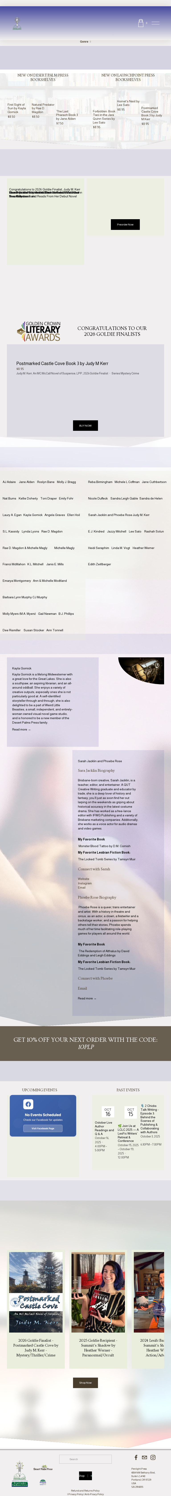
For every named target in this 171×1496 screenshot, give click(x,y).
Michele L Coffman (127, 482)
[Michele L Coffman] (128, 475)
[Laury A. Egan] (13, 508)
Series (116, 373)
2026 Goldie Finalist (95, 373)
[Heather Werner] (145, 541)
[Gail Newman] (48, 607)
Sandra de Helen (151, 498)
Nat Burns (9, 498)
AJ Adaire (9, 482)
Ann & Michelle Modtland (50, 580)
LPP (79, 373)
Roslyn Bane (46, 482)
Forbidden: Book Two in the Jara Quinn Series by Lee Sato (104, 116)
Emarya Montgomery (17, 580)
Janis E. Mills (55, 564)
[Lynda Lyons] (31, 524)
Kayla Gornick (33, 515)
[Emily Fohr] (67, 491)
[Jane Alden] (28, 475)
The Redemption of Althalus (98, 951)
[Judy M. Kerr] (142, 508)
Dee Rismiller (11, 630)
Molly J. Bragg (66, 482)
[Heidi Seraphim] (100, 541)
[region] (85, 1309)
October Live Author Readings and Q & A (104, 1128)
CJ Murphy (40, 597)
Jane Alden (27, 482)
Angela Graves (55, 515)
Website (83, 879)
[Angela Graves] (56, 508)
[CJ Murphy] (41, 590)
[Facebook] (136, 1457)
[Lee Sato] (136, 524)
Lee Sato (135, 531)
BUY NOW (85, 425)
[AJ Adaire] (11, 475)
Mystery (126, 373)
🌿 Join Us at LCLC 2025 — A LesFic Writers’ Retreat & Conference (128, 1133)
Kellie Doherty (28, 498)
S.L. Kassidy (11, 531)
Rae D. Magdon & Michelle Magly (25, 548)
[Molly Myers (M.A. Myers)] (20, 607)
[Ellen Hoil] (75, 508)
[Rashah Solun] (155, 524)
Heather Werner (143, 548)
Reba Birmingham (100, 482)
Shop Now (85, 1382)
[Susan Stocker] (35, 623)
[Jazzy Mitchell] (118, 524)
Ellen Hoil (73, 515)
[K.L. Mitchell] (36, 557)
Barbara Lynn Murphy (17, 597)
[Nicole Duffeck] (99, 491)
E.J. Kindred (96, 531)
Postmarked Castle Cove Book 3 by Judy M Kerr (151, 113)
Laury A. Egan (12, 515)
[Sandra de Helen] (152, 491)
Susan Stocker (34, 630)
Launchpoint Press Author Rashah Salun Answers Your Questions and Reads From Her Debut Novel (43, 194)
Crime (135, 373)
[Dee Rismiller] (13, 623)
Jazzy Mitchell (116, 531)
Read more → (21, 729)
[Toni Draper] (49, 491)
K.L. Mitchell (35, 564)
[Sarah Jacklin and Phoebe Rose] (110, 508)
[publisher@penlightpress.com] (144, 1457)
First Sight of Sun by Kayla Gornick (17, 108)
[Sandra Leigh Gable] (124, 491)
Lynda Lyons (30, 531)
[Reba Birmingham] (101, 475)
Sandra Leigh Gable (124, 498)
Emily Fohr (66, 498)
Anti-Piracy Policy (94, 1494)
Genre (84, 41)
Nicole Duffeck (98, 498)
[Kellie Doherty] (29, 491)
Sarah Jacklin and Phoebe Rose (110, 515)
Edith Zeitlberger (99, 564)
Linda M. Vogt (121, 548)
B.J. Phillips (66, 613)
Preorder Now (125, 224)
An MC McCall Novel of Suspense (54, 373)
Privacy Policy (75, 1494)
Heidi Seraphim (98, 548)
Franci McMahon (14, 564)
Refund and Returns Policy (85, 1490)
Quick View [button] (19, 99)
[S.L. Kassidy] (12, 524)
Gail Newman (47, 613)
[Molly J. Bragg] (68, 475)
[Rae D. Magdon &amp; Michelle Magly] (28, 541)
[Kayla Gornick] (34, 508)
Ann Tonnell (54, 630)
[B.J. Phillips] (68, 607)
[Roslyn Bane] (47, 475)
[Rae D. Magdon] (53, 524)
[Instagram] (153, 1457)
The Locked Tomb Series (95, 859)
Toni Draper (48, 498)
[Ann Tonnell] (55, 623)
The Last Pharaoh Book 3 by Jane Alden (67, 115)
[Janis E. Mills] (56, 557)
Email (82, 887)
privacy (93, 311)
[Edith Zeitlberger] (101, 557)
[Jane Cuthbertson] (155, 475)
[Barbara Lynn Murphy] (18, 590)
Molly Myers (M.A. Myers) (19, 613)
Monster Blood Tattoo (93, 846)
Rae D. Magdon (52, 531)
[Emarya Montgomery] (18, 574)
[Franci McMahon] (15, 557)
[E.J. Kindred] (97, 524)
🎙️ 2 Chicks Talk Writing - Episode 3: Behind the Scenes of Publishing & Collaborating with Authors (149, 1119)
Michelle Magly (64, 548)
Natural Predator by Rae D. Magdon (43, 108)
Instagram (85, 883)
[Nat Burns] (11, 491)
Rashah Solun (154, 531)
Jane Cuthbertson (154, 482)
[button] (71, 84)
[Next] (159, 1309)
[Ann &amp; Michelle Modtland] (54, 574)
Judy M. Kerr (24, 373)
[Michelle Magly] (65, 541)
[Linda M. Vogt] (122, 541)
